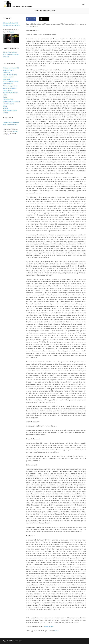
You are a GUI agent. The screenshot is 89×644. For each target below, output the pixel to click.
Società (5, 108)
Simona (56, 631)
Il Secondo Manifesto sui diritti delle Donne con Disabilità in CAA (11, 124)
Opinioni (5, 113)
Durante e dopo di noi (10, 86)
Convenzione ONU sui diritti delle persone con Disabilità (10, 54)
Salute (5, 106)
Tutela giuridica (8, 99)
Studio (5, 97)
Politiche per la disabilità (11, 68)
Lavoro (5, 95)
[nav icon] (83, 4)
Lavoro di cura (7, 90)
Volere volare (48, 626)
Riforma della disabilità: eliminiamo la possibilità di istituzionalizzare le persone (11, 24)
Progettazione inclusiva (10, 92)
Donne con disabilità (9, 88)
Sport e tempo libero (10, 110)
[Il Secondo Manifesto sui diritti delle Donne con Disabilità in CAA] (6, 134)
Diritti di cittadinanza (10, 74)
